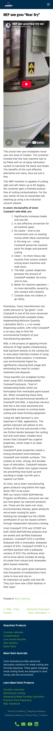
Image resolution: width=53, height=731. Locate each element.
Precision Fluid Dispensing (17, 700)
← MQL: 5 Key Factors (11, 611)
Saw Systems (10, 642)
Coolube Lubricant (13, 632)
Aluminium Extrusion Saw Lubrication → (38, 611)
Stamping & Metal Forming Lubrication (23, 696)
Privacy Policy (31, 715)
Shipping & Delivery (36, 711)
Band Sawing (22, 598)
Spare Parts (9, 646)
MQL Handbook (11, 703)
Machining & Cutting (14, 693)
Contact (43, 715)
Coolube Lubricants (13, 689)
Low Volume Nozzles (14, 639)
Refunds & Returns (14, 715)
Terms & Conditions (16, 711)
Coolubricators (11, 635)
